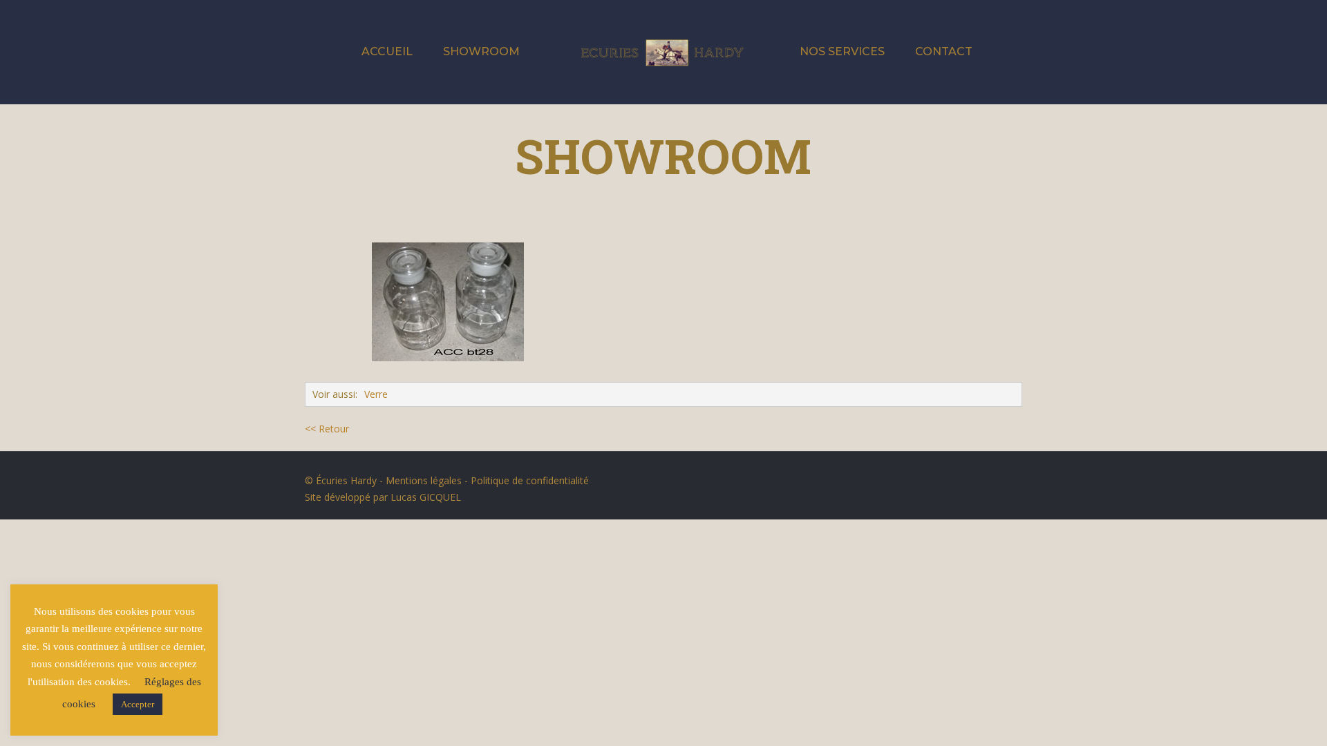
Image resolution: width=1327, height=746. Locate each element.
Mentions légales (424, 480)
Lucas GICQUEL (425, 497)
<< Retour (327, 428)
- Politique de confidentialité (525, 480)
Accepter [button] (137, 704)
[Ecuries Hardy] (663, 52)
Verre (376, 394)
